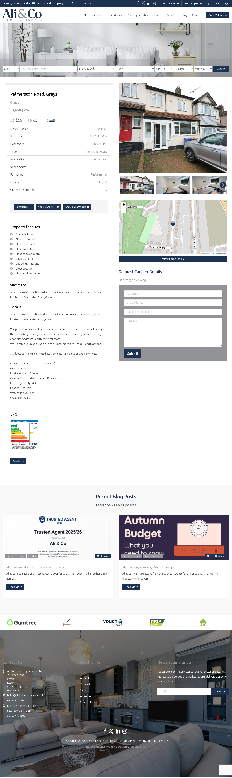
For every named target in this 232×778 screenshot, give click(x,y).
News (22, 556)
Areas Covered (89, 696)
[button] (173, 224)
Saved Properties (193, 3)
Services (115, 15)
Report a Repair (171, 3)
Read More (15, 586)
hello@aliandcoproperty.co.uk (53, 3)
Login (226, 3)
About (171, 15)
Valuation (98, 15)
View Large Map (172, 258)
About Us (85, 678)
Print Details (22, 207)
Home (83, 672)
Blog (184, 15)
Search (221, 68)
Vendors (32, 556)
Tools (156, 15)
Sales (146, 556)
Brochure (18, 461)
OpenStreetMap (214, 253)
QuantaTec (138, 746)
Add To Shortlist (46, 207)
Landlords (11, 556)
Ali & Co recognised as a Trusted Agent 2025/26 (35, 567)
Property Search (136, 15)
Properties (86, 684)
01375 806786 (83, 3)
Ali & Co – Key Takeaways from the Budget (148, 567)
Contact (197, 15)
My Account (212, 3)
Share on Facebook (76, 207)
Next (221, 128)
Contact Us (86, 702)
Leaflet (205, 253)
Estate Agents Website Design (106, 746)
